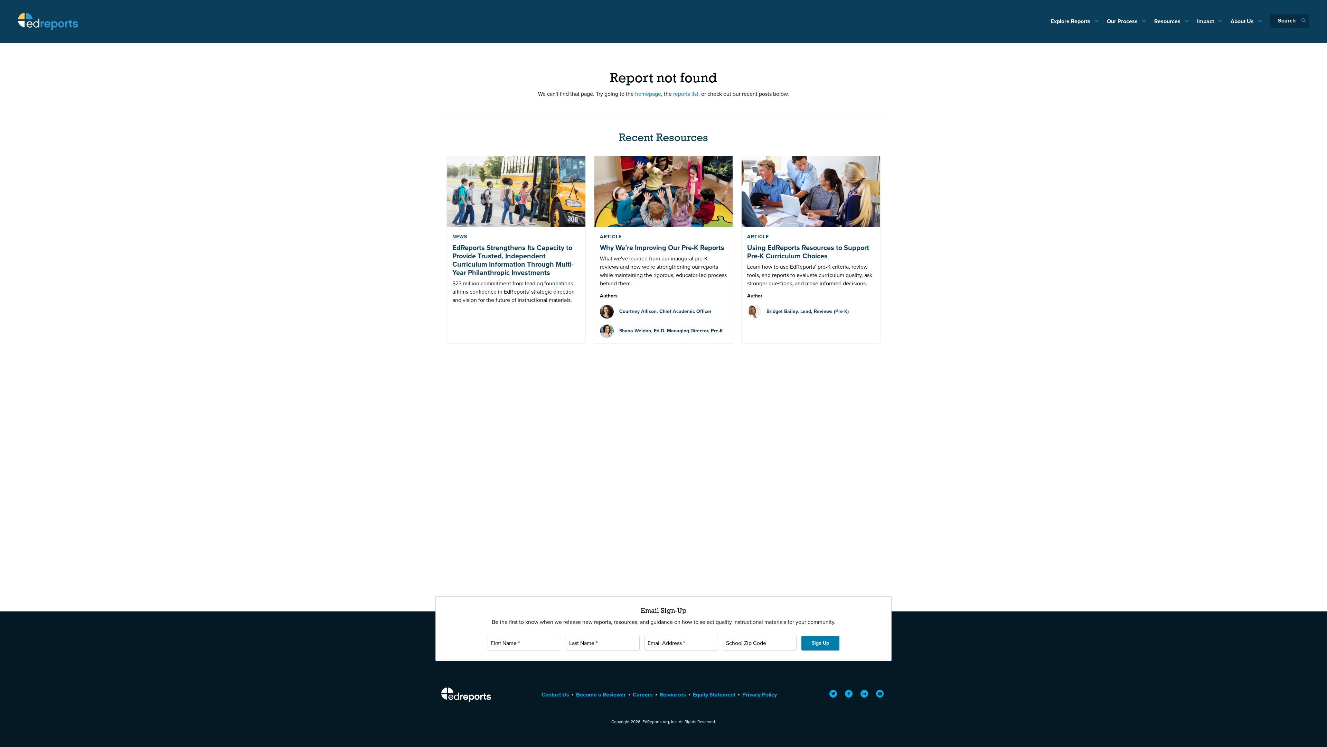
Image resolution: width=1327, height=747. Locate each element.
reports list (685, 94)
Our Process (1123, 21)
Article (611, 236)
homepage (648, 94)
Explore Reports (1071, 21)
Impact (1206, 21)
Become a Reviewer (601, 695)
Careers (643, 695)
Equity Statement (714, 695)
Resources (1168, 21)
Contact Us (555, 695)
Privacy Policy (759, 695)
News (459, 236)
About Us (1243, 21)
